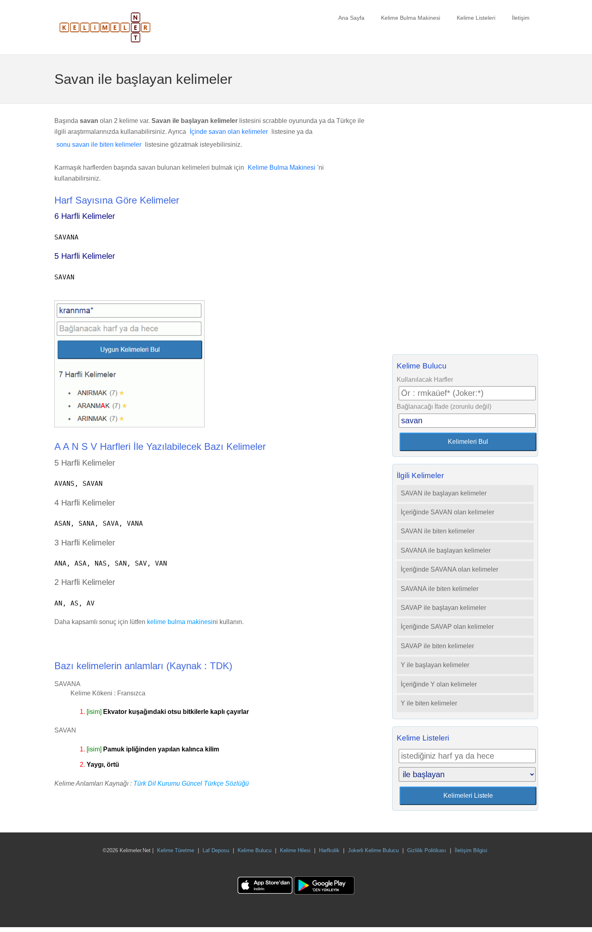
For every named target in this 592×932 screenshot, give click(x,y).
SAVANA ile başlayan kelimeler (446, 550)
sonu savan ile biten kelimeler (98, 144)
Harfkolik (329, 850)
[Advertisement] (465, 231)
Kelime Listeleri (476, 18)
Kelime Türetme (175, 850)
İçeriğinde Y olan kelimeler (439, 684)
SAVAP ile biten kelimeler (437, 646)
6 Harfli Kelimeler (84, 216)
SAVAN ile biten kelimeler (437, 531)
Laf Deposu (216, 850)
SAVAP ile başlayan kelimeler (443, 607)
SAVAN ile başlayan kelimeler (443, 493)
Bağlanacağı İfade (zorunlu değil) (444, 406)
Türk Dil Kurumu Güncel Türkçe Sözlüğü (191, 783)
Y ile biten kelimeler (429, 703)
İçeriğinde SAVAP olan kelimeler (447, 626)
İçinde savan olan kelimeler (229, 131)
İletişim (521, 18)
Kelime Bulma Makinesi (410, 18)
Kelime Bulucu (254, 850)
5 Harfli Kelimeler (84, 256)
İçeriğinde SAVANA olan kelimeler (449, 569)
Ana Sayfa (351, 18)
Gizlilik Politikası (426, 850)
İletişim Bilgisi (471, 850)
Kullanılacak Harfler (425, 379)
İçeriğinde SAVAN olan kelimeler (447, 512)
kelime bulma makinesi (180, 621)
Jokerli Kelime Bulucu (373, 850)
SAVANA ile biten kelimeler (439, 588)
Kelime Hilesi (295, 850)
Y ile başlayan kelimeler (435, 665)
